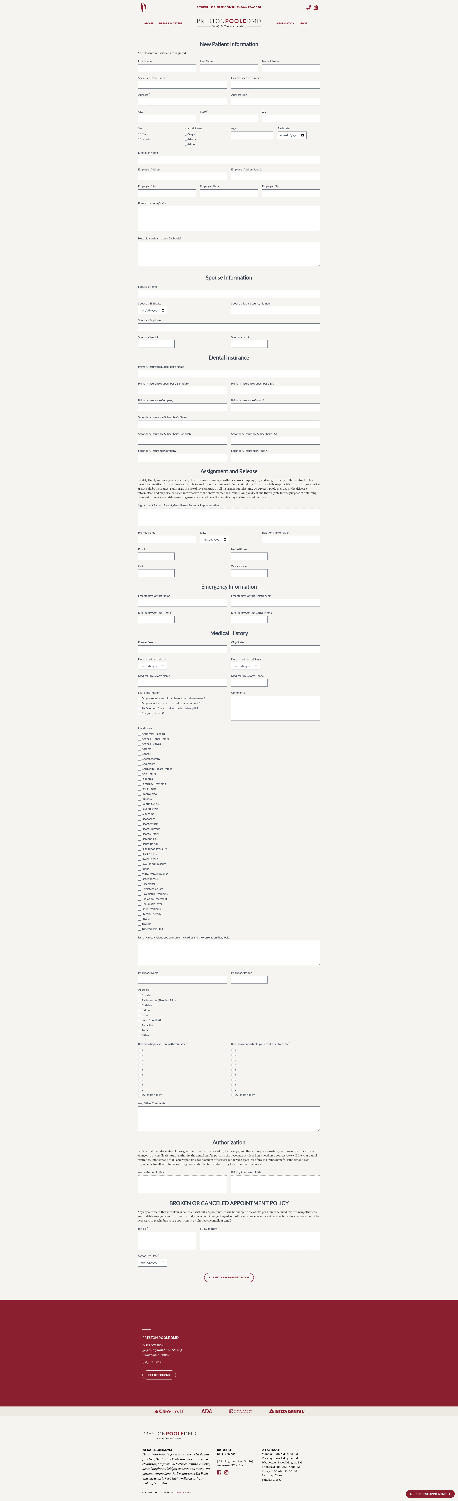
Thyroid (146, 923)
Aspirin (146, 995)
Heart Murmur (151, 828)
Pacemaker (148, 883)
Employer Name (148, 152)
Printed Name (147, 532)
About (149, 23)
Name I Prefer (270, 61)
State (204, 111)
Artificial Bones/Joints (155, 738)
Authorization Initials (152, 1172)
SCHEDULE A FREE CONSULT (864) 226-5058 (229, 7)
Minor (192, 144)
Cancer (146, 753)
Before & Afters (171, 23)
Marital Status (193, 128)
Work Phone (239, 566)
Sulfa (145, 1030)
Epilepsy (147, 798)
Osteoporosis (150, 878)
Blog (303, 23)
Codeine (147, 1005)
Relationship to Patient (276, 532)
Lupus (145, 868)
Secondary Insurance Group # (249, 450)
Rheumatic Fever (152, 903)
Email (141, 549)
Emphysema (149, 793)
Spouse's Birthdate (149, 303)
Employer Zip (270, 186)
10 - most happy (152, 1094)
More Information (149, 692)
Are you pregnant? (153, 713)
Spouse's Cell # (240, 337)
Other (145, 1035)
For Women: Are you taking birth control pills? (170, 708)
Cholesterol (149, 763)
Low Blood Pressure (154, 863)
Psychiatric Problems (155, 893)
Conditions (145, 728)
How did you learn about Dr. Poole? (160, 238)
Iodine (146, 1010)
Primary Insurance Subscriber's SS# (252, 383)
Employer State (209, 186)
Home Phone (239, 549)
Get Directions (159, 1374)
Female (146, 139)
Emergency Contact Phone (155, 612)
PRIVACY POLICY (183, 1492)
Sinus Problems (151, 908)
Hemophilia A (150, 838)
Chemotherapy (151, 758)
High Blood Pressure (154, 848)
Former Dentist (147, 642)
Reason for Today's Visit (152, 203)
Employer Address (149, 169)
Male (145, 134)
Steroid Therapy (151, 913)
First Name (145, 61)
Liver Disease (150, 858)
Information (285, 23)
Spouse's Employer (149, 320)
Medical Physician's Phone (247, 675)
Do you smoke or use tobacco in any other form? (171, 703)
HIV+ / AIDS (149, 853)
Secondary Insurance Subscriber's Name (162, 417)
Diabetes (147, 778)
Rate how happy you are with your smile (163, 1044)
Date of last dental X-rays (246, 659)
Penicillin (147, 1025)
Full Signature (209, 1228)
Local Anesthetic (152, 1020)
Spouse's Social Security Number (251, 303)
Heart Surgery (150, 833)
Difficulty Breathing (154, 783)
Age (233, 128)
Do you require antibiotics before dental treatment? (173, 698)
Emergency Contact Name (155, 595)
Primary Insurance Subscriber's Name (161, 366)
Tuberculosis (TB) (152, 928)
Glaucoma (148, 813)
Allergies (143, 989)
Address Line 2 (240, 94)
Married (193, 139)
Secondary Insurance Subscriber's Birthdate (165, 433)
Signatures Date (148, 1255)
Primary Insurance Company (155, 400)
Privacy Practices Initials (246, 1172)
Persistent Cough (152, 888)
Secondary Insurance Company (157, 450)
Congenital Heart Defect (157, 768)
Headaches (148, 818)
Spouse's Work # (148, 337)
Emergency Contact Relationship (251, 595)
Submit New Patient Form (229, 1277)
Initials (143, 1228)
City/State (237, 642)
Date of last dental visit (152, 659)
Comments (238, 692)
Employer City (147, 186)
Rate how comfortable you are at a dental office (260, 1044)
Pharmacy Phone (241, 972)
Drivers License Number (246, 78)
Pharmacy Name (148, 972)
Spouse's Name (147, 286)
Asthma (146, 748)
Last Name (207, 61)
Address (144, 94)
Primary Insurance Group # (247, 400)
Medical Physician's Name (154, 675)
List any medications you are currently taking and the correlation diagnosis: (184, 937)
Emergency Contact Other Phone (251, 612)
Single (192, 134)
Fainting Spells (151, 803)
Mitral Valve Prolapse (155, 873)
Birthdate (284, 128)
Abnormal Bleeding (153, 733)
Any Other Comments (151, 1103)
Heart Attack (150, 823)
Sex (140, 128)
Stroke (146, 918)
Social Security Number (152, 78)
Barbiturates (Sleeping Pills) (159, 1000)
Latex (145, 1015)
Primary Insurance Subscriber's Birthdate (163, 383)
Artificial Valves (151, 743)
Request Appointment (433, 1493)
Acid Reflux (149, 773)
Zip (265, 111)
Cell (140, 566)
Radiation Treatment (154, 898)
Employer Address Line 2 (246, 169)
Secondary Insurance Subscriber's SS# (254, 433)
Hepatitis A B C (151, 843)
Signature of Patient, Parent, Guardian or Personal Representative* (179, 505)
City (141, 111)
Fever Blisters (150, 808)
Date (204, 532)
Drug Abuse (149, 788)
